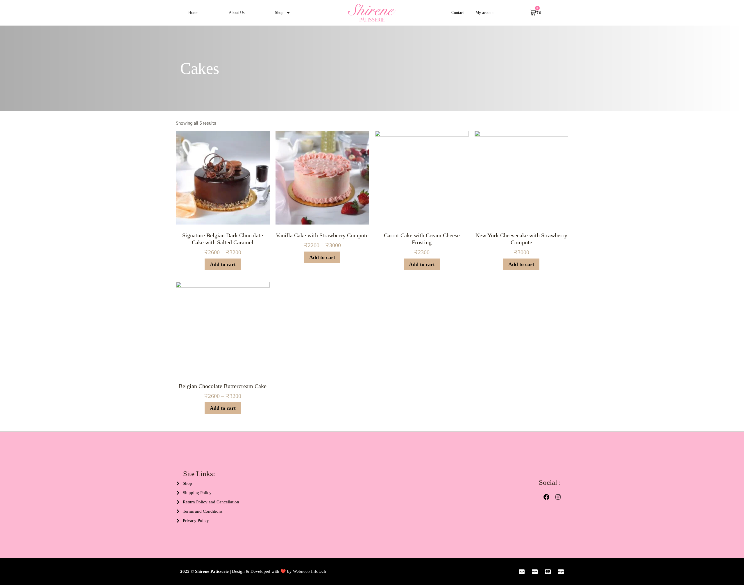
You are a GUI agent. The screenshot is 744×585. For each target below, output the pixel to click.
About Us (236, 12)
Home (193, 12)
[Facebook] (546, 497)
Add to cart (223, 264)
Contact (457, 12)
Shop (279, 12)
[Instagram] (558, 497)
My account (485, 12)
